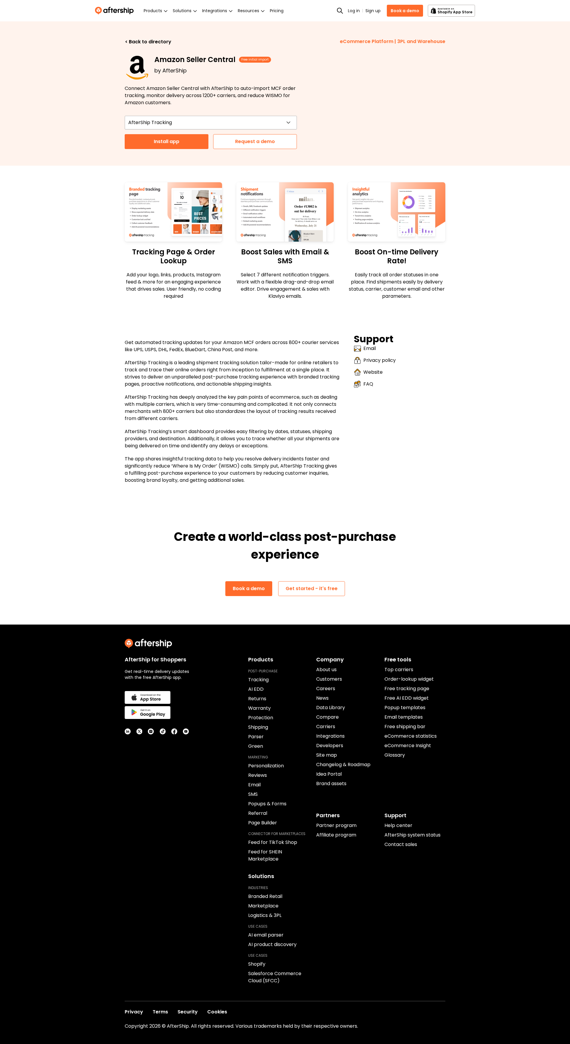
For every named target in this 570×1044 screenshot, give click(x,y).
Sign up (373, 11)
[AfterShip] (116, 11)
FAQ (368, 384)
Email (369, 348)
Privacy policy (379, 360)
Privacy (134, 1011)
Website (373, 372)
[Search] (340, 11)
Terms (160, 1011)
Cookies (217, 1011)
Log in (354, 11)
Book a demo (405, 11)
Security (188, 1011)
